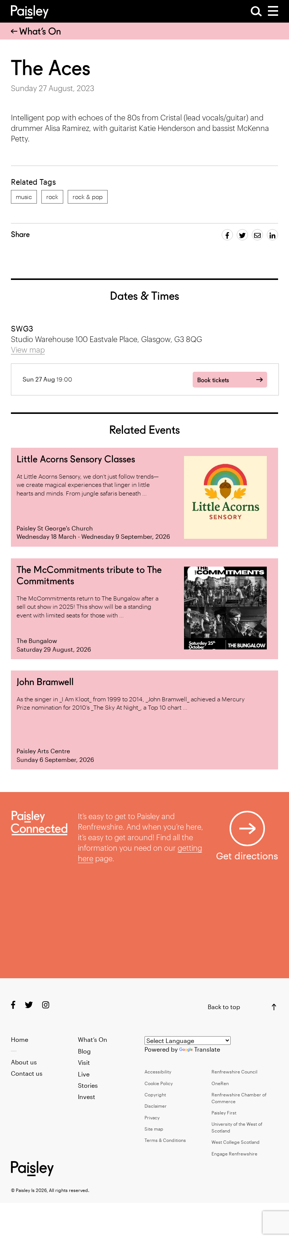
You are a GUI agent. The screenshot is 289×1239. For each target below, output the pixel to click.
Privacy (152, 1117)
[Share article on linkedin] (272, 234)
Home (19, 1039)
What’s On (40, 31)
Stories (88, 1085)
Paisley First (223, 1112)
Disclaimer (155, 1105)
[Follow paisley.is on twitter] (29, 1004)
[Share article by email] (257, 234)
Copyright (155, 1094)
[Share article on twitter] (242, 234)
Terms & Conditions (165, 1140)
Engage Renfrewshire (234, 1153)
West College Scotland (235, 1142)
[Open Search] (256, 11)
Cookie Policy (158, 1083)
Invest (86, 1096)
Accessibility (157, 1071)
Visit (84, 1062)
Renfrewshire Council (234, 1071)
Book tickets (213, 380)
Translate (207, 1049)
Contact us (27, 1073)
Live (84, 1074)
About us (24, 1062)
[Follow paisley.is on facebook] (13, 1004)
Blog (84, 1051)
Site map (153, 1128)
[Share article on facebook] (227, 234)
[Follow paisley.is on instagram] (45, 1004)
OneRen (220, 1083)
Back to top (224, 1006)
